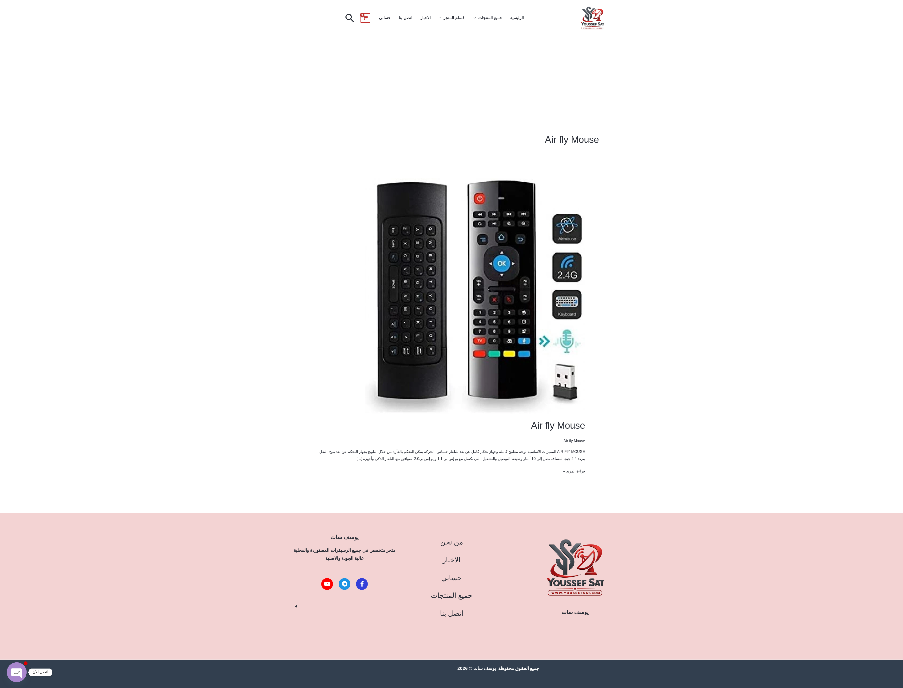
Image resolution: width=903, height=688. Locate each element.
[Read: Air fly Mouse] (475, 296)
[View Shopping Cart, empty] (365, 18)
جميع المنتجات (490, 18)
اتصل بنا (405, 18)
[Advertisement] (451, 71)
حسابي (385, 18)
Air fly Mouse (558, 425)
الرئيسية (517, 18)
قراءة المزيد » (574, 470)
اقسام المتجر (455, 18)
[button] (350, 18)
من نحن (451, 542)
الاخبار (425, 18)
